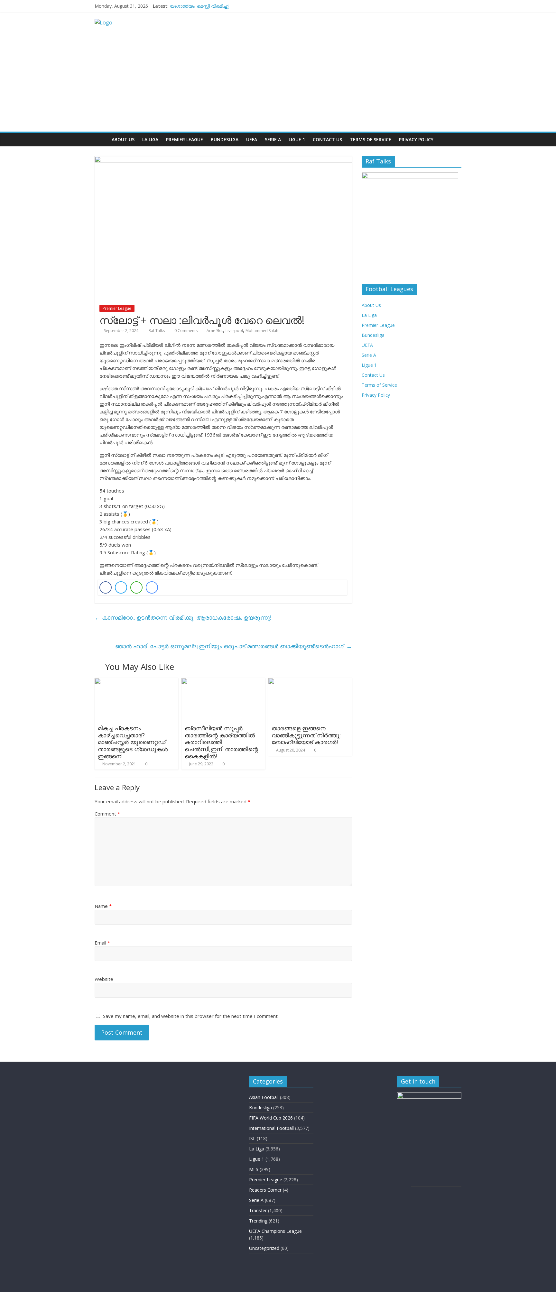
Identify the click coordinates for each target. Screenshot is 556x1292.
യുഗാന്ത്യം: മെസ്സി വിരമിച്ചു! (199, 6)
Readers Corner (265, 1190)
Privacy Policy (416, 139)
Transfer (258, 1210)
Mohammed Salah (262, 330)
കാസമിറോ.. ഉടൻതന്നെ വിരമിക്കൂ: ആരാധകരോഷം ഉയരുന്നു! (183, 617)
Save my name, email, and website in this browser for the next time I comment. (191, 1016)
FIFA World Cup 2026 (271, 1118)
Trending (258, 1221)
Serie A (273, 139)
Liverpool (234, 330)
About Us (123, 139)
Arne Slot (215, 330)
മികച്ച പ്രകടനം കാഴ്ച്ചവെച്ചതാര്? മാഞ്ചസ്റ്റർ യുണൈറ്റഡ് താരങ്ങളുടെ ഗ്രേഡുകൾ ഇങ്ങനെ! (133, 742)
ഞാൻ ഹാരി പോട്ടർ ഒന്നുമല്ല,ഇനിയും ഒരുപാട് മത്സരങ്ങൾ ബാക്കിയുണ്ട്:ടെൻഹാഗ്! (233, 646)
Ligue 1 (297, 139)
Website (104, 979)
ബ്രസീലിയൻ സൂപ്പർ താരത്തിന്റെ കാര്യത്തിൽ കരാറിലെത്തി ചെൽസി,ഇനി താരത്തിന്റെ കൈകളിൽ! (221, 742)
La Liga (150, 139)
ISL (252, 1138)
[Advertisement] (278, 83)
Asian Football (264, 1097)
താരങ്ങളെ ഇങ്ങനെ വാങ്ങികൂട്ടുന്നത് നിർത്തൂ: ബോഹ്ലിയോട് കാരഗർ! (306, 735)
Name (103, 906)
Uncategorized (264, 1248)
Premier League (184, 139)
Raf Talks (157, 330)
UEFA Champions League (275, 1231)
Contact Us (327, 139)
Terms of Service (370, 139)
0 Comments (185, 330)
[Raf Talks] (101, 139)
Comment (107, 813)
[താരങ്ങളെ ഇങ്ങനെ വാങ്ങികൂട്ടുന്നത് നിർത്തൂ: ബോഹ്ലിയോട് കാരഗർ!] (310, 681)
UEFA (251, 139)
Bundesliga (224, 139)
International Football (271, 1128)
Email (102, 942)
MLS (253, 1169)
